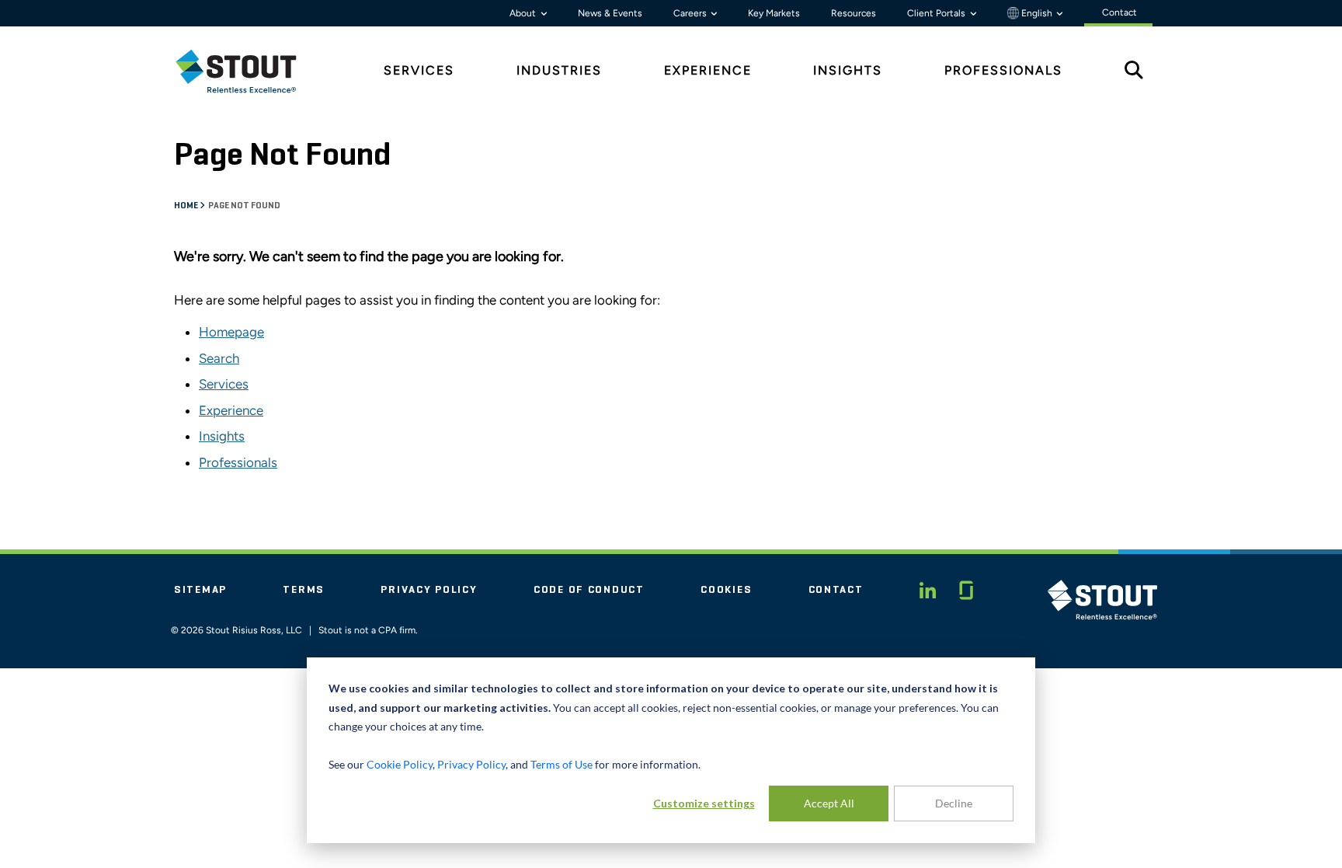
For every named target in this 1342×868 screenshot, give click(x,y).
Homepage (231, 332)
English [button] (1037, 13)
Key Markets (774, 13)
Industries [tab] (559, 70)
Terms (304, 589)
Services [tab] (419, 70)
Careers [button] (691, 13)
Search (219, 358)
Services (224, 384)
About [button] (523, 13)
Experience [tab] (708, 70)
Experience (231, 410)
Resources (853, 13)
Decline (953, 803)
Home (187, 206)
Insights (222, 436)
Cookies (726, 589)
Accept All (829, 803)
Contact (836, 589)
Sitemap (200, 589)
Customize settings (704, 803)
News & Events (610, 13)
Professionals (238, 462)
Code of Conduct (589, 589)
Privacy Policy (429, 589)
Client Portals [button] (937, 13)
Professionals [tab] (1003, 70)
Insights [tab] (847, 70)
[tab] (248, 71)
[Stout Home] (248, 71)
